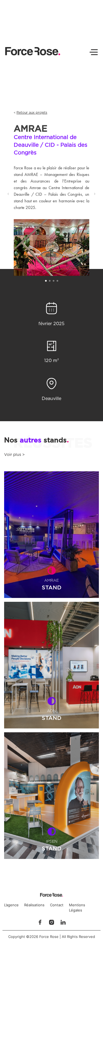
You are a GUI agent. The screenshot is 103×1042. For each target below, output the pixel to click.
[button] (46, 281)
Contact (56, 905)
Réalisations (34, 905)
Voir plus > (14, 454)
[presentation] (8, 193)
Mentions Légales (77, 908)
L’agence (11, 905)
